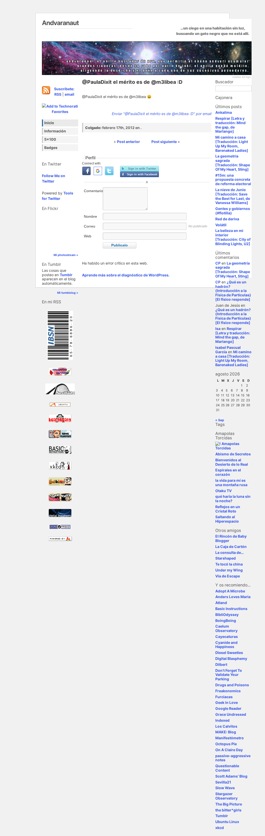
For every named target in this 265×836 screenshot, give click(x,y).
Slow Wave (225, 788)
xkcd (219, 827)
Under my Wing (229, 570)
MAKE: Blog (225, 732)
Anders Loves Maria (233, 596)
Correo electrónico (93, 229)
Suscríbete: (64, 89)
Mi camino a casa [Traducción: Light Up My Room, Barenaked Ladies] (231, 143)
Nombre (90, 216)
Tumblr (66, 275)
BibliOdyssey (227, 614)
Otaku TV (223, 490)
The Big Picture (228, 804)
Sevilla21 (223, 782)
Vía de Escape (227, 576)
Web (87, 236)
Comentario (93, 191)
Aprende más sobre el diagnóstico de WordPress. (126, 275)
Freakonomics (228, 691)
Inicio (49, 122)
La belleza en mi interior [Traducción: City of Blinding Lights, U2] (233, 237)
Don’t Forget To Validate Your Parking (228, 674)
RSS (57, 94)
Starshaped (225, 558)
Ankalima (223, 112)
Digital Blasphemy (231, 658)
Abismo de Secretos (233, 454)
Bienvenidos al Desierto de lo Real (231, 462)
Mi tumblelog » (67, 293)
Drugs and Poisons (232, 685)
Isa (217, 328)
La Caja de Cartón (231, 546)
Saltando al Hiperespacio (227, 519)
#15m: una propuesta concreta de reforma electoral (233, 179)
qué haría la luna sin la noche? (233, 498)
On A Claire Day (229, 750)
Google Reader (228, 708)
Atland (221, 602)
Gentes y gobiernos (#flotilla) (232, 210)
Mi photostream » (66, 255)
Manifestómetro (229, 738)
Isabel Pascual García (228, 349)
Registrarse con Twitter (139, 168)
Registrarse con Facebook (139, 174)
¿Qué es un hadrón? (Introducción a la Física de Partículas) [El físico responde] (233, 291)
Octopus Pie (226, 744)
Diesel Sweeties (229, 652)
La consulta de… (229, 552)
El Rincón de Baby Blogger (231, 538)
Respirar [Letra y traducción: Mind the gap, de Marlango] (230, 124)
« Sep (219, 420)
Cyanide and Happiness (226, 644)
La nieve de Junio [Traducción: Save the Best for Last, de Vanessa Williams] (232, 196)
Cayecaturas (226, 636)
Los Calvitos (226, 726)
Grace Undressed (230, 714)
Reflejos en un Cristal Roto (227, 508)
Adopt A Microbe (230, 591)
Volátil (220, 225)
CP (217, 263)
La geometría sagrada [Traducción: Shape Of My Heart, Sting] (232, 162)
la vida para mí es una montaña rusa (231, 482)
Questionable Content (227, 768)
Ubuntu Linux (227, 821)
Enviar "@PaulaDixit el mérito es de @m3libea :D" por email (161, 113)
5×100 (50, 139)
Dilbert (221, 664)
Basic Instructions (231, 608)
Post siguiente (164, 141)
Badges (50, 147)
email (69, 94)
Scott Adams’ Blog (231, 776)
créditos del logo (241, 77)
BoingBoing (225, 620)
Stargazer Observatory (226, 796)
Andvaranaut (60, 23)
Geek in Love (226, 702)
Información (55, 131)
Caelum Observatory (226, 628)
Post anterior (128, 141)
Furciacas (224, 697)
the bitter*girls (228, 810)
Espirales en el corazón (228, 472)
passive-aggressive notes (233, 758)
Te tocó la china (229, 564)
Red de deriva (227, 219)
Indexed (222, 720)
